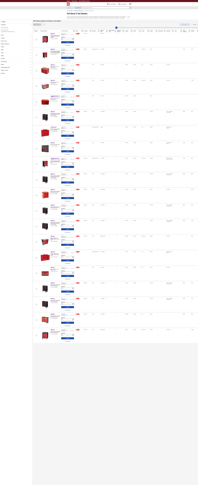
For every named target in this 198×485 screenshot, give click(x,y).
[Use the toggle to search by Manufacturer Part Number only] (80, 7)
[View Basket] (129, 4)
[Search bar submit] (130, 8)
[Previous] (192, 25)
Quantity (63, 37)
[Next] (197, 25)
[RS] (68, 4)
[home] (67, 10)
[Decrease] (62, 39)
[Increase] (73, 39)
